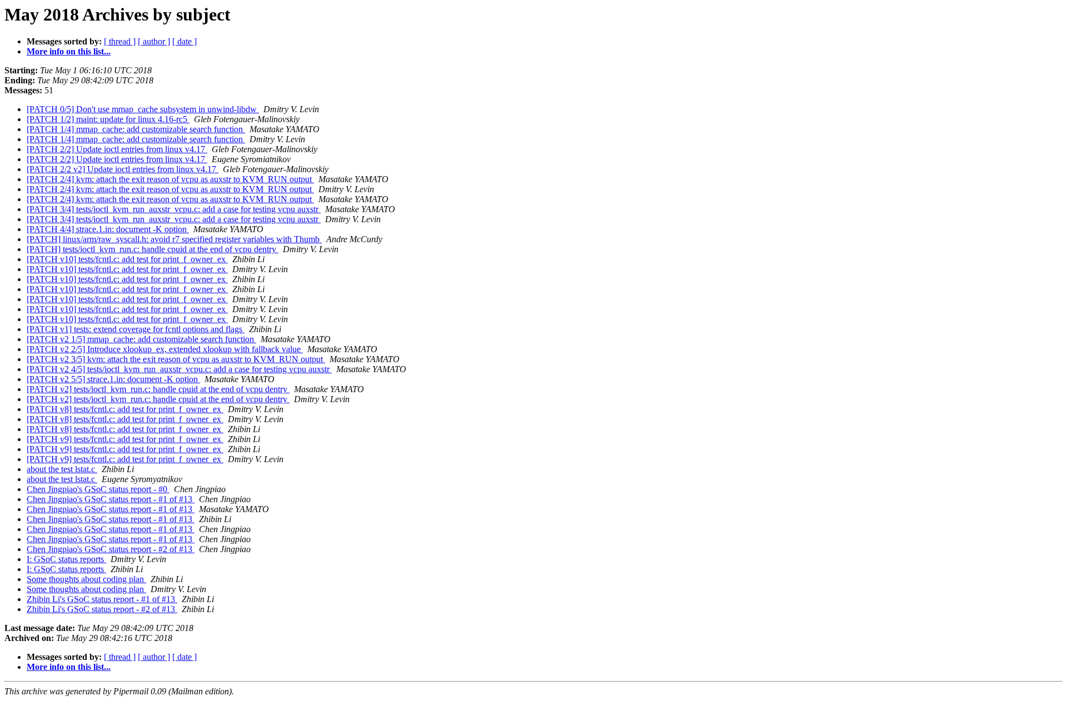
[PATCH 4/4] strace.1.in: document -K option (108, 229)
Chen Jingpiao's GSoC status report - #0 (98, 489)
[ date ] (184, 41)
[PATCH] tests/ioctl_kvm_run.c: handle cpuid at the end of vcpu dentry (152, 249)
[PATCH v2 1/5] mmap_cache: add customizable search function (141, 339)
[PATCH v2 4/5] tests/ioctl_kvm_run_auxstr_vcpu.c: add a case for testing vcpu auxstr (179, 369)
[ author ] (154, 41)
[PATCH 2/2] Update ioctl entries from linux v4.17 (117, 149)
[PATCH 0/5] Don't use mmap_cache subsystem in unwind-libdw (143, 109)
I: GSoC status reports (66, 559)
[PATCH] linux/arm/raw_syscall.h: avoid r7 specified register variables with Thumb (174, 239)
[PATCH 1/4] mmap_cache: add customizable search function (136, 129)
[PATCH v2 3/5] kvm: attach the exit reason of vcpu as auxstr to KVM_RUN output (176, 359)
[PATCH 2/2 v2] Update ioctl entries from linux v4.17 (122, 169)
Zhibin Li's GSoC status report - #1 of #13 (102, 599)
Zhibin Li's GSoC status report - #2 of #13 (102, 609)
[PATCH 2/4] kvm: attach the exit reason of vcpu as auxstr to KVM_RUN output (170, 179)
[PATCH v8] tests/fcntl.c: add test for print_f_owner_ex (125, 409)
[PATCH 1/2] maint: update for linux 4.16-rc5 (108, 119)
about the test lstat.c (62, 469)
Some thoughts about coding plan (86, 579)
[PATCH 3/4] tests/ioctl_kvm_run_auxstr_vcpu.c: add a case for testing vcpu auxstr (174, 209)
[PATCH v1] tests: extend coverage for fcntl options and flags (136, 329)
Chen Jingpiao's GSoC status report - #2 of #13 (111, 549)
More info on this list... (69, 51)
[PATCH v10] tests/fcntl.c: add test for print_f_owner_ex (127, 259)
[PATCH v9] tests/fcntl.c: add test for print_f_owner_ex (125, 439)
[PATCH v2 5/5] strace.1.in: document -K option (113, 379)
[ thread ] (120, 41)
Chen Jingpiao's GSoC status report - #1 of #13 (111, 499)
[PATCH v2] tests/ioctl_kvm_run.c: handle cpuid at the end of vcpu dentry (158, 389)
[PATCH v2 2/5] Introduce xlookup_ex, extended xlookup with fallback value (165, 349)
